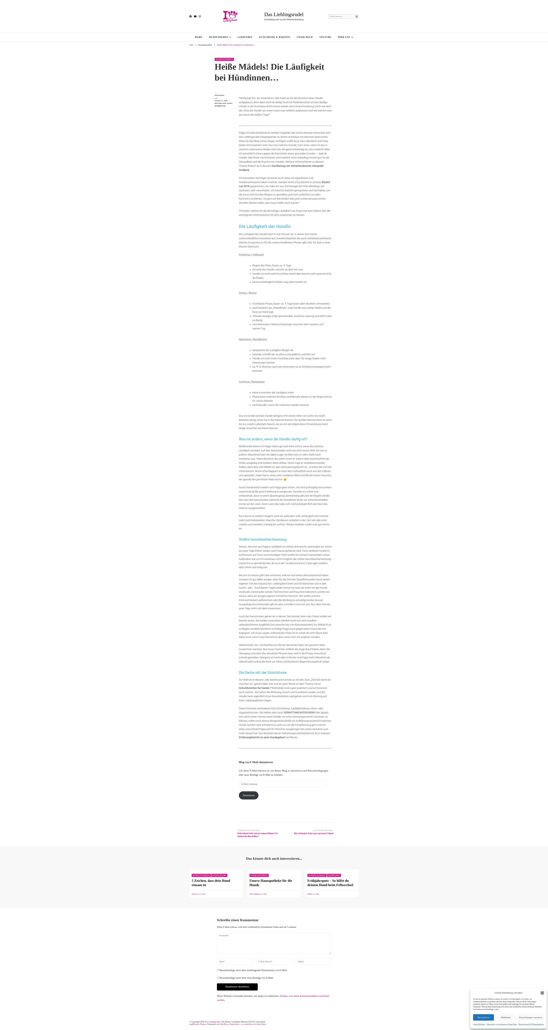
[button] (542, 992)
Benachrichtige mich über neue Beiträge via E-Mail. (246, 977)
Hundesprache (219, 875)
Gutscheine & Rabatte (274, 37)
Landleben (245, 37)
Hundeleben (334, 875)
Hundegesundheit (224, 59)
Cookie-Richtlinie (479, 1024)
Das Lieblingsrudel (284, 14)
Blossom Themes (199, 1024)
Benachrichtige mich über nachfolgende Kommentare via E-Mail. (253, 970)
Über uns (344, 37)
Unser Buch (305, 37)
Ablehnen (506, 1017)
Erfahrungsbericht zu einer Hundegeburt (262, 737)
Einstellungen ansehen (530, 1017)
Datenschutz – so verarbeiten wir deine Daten (501, 1024)
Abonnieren (249, 795)
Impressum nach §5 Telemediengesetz (531, 1024)
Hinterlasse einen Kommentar (224, 104)
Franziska (219, 95)
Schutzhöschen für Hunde (254, 687)
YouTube (325, 37)
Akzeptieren (483, 1017)
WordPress (224, 1024)
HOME (198, 37)
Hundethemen (218, 37)
